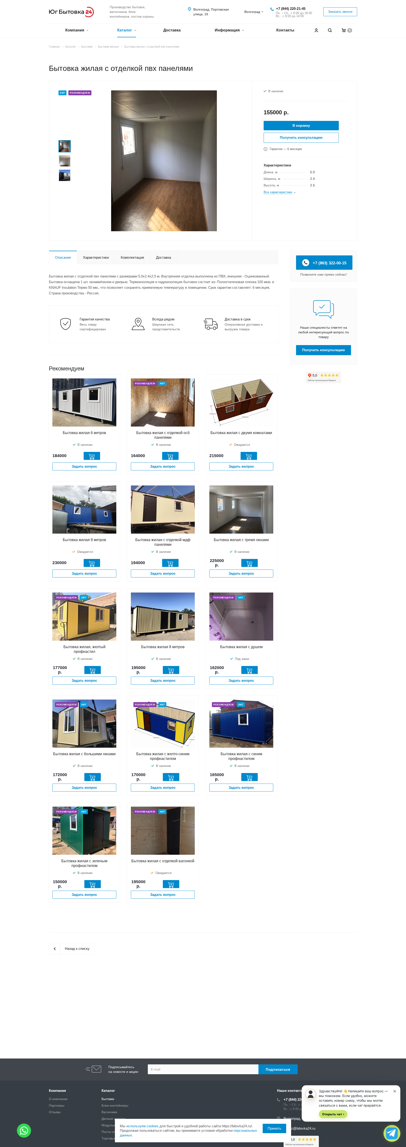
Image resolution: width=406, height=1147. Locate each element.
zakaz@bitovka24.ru (299, 1128)
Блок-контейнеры (115, 1105)
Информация (228, 30)
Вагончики (109, 1112)
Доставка (172, 30)
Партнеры (56, 1105)
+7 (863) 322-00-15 (329, 263)
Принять (274, 1128)
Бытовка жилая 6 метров (84, 433)
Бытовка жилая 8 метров (163, 647)
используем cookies (142, 1126)
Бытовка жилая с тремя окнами (241, 540)
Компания (75, 30)
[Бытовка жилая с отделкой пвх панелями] (164, 160)
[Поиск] (330, 30)
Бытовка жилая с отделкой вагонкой (162, 861)
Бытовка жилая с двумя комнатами (241, 433)
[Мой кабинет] (316, 30)
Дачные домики (113, 1118)
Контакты (285, 30)
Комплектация (132, 257)
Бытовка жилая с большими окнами (84, 754)
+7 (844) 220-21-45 (290, 9)
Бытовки (108, 1099)
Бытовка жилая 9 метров (84, 540)
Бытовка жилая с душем (241, 647)
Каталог (125, 30)
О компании (58, 1099)
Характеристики (96, 257)
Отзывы (55, 1112)
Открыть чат (333, 1114)
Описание (63, 257)
